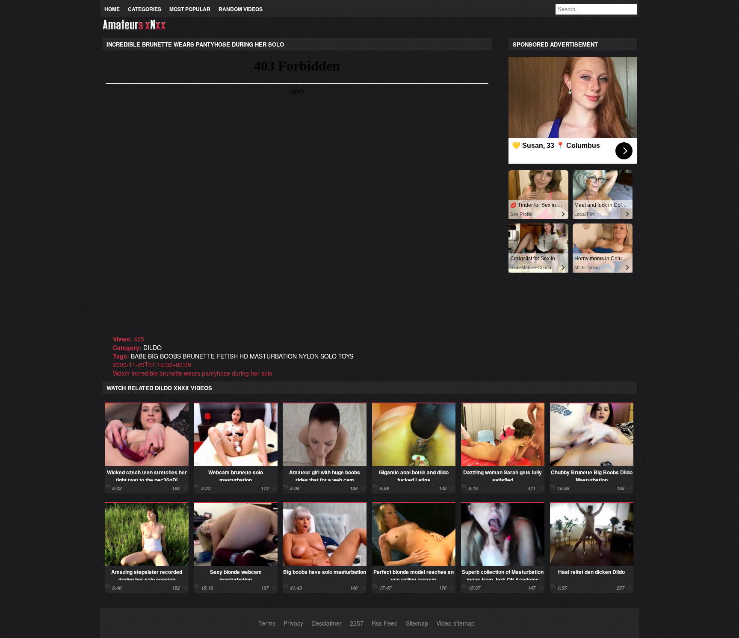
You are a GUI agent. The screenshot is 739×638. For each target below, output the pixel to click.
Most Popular (189, 9)
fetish (227, 356)
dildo (152, 347)
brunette (199, 356)
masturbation (273, 356)
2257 (357, 623)
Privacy (293, 623)
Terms (266, 623)
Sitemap (417, 623)
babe (138, 356)
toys (345, 356)
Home (112, 9)
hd (243, 356)
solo (328, 356)
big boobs (164, 356)
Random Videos (241, 9)
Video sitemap (455, 623)
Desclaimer (326, 623)
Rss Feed (385, 623)
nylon (309, 356)
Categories (144, 9)
